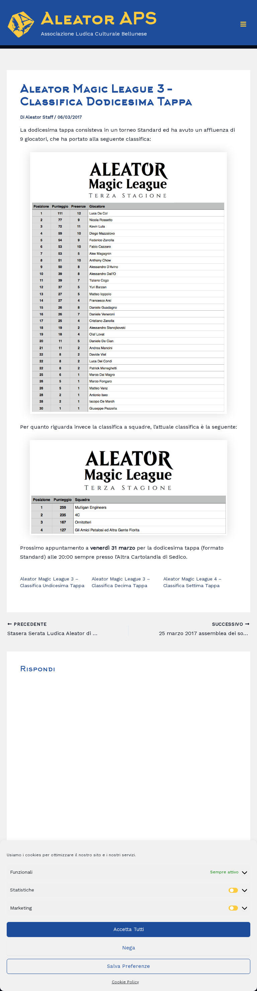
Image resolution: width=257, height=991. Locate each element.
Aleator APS (99, 20)
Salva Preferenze (128, 966)
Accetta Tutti (128, 929)
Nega (128, 948)
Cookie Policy (125, 982)
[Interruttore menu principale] (243, 24)
